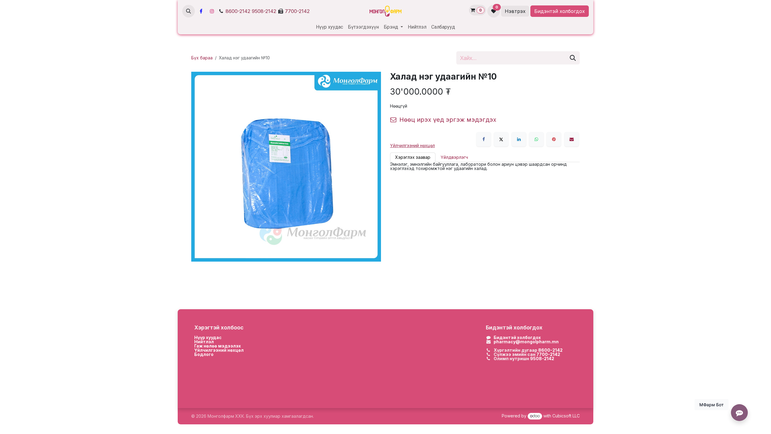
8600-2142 (238, 11)
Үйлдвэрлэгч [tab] (454, 157)
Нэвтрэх (515, 11)
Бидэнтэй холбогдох (559, 11)
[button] (188, 11)
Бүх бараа (202, 57)
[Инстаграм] (212, 11)
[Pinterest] (554, 139)
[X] (501, 139)
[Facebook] (201, 11)
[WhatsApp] (536, 139)
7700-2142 (297, 11)
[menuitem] (329, 27)
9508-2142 (264, 11)
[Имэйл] (571, 139)
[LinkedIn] (519, 139)
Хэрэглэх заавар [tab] (412, 157)
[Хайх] (573, 57)
